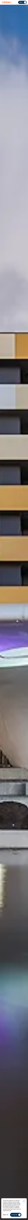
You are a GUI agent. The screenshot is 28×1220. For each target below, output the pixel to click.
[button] (24, 1201)
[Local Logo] (6, 2)
